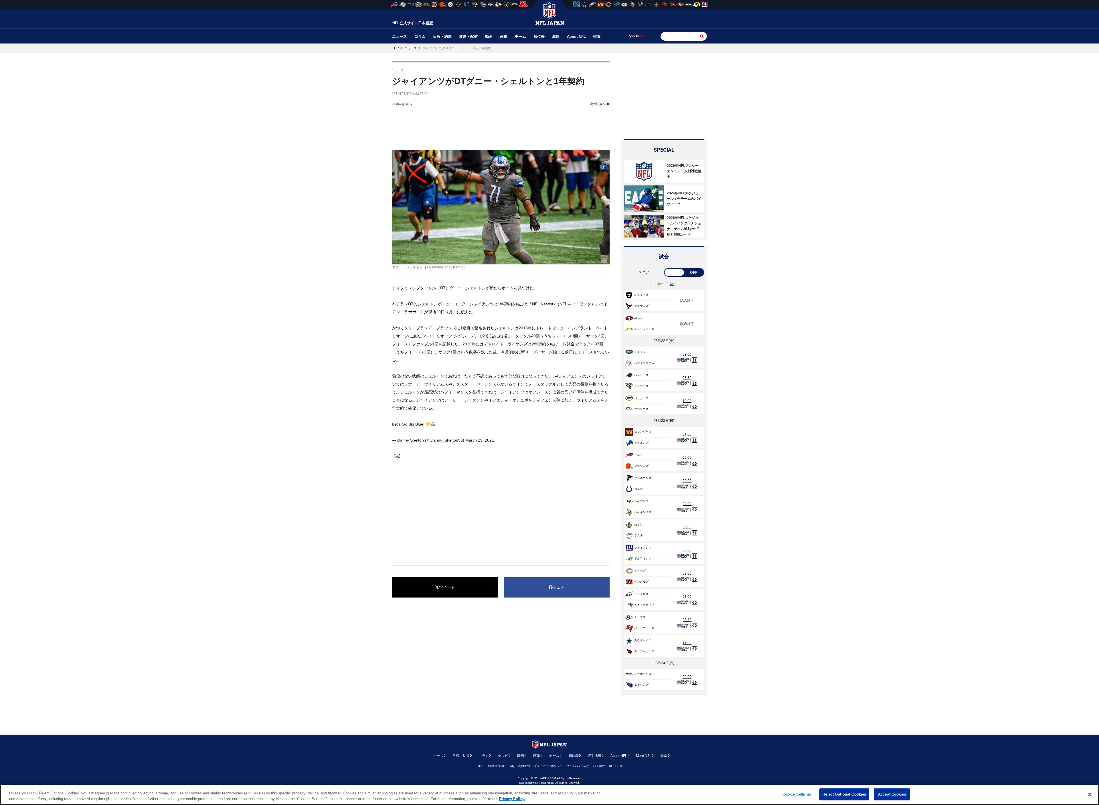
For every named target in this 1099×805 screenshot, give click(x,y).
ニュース (399, 36)
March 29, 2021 (479, 440)
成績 (556, 36)
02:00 (687, 458)
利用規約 (524, 766)
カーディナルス (644, 651)
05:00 (687, 527)
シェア (559, 587)
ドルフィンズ (642, 558)
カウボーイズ (642, 640)
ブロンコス (641, 409)
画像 (503, 36)
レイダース (641, 294)
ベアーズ (640, 570)
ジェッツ (640, 351)
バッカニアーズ (644, 628)
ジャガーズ (641, 385)
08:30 (687, 378)
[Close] (1090, 794)
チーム (520, 36)
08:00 (687, 355)
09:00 (687, 677)
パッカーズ (641, 398)
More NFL (643, 756)
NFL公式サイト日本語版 (412, 23)
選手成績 (594, 756)
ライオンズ (641, 442)
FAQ (511, 766)
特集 (597, 36)
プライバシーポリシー (548, 766)
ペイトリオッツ (644, 604)
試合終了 (687, 300)
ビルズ (638, 454)
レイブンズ (641, 501)
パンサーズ (641, 375)
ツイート (447, 587)
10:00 (687, 401)
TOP (480, 766)
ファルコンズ (642, 478)
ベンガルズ (641, 581)
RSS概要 (599, 766)
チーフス (640, 617)
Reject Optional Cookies (844, 794)
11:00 (687, 643)
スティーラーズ (644, 362)
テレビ (503, 756)
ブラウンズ (641, 465)
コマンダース (642, 431)
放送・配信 (468, 36)
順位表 (539, 36)
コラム (420, 36)
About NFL (576, 36)
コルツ (638, 488)
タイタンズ (641, 684)
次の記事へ (598, 104)
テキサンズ (641, 305)
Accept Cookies (892, 794)
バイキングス (642, 512)
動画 (489, 36)
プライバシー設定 (577, 766)
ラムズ (638, 535)
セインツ (640, 524)
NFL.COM (615, 766)
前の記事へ (403, 104)
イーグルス (641, 594)
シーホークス (642, 673)
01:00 (687, 434)
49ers (638, 318)
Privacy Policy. (512, 799)
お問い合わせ (496, 766)
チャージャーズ (644, 329)
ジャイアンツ (642, 547)
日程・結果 (442, 36)
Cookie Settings (796, 794)
